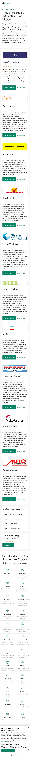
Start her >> (8, 545)
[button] (27, 3)
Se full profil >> (9, 87)
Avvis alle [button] (22, 751)
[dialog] (15, 742)
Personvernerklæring (6, 741)
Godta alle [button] (8, 751)
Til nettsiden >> (21, 87)
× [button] (28, 727)
